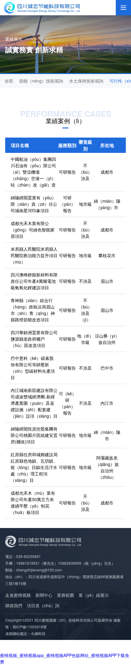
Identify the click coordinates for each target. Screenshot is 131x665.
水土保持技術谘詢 (86, 81)
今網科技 (38, 633)
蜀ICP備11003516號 (29, 626)
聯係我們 (13, 605)
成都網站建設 (16, 633)
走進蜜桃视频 (18, 595)
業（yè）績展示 (94, 595)
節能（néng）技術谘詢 (41, 81)
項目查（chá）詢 (43, 605)
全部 (9, 81)
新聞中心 (43, 595)
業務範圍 (65, 595)
